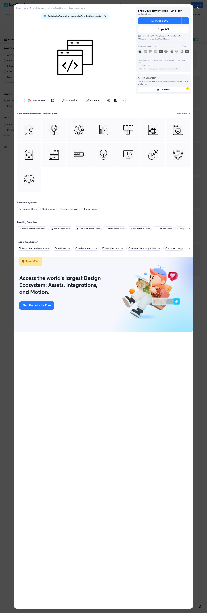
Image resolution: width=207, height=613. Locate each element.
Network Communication (169, 69)
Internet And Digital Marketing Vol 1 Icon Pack (57, 8)
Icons (26, 8)
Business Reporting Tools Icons (145, 248)
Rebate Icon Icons (61, 228)
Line (148, 66)
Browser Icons (90, 209)
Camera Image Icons (178, 248)
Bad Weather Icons (114, 248)
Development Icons (77, 8)
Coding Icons (48, 209)
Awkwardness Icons (87, 248)
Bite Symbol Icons (141, 228)
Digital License (164, 39)
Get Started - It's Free (37, 305)
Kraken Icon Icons (116, 228)
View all (185, 46)
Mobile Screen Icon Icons (33, 228)
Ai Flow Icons (64, 248)
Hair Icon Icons (165, 228)
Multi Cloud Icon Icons (89, 228)
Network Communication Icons (38, 8)
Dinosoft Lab (145, 14)
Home (18, 8)
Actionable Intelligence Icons (35, 248)
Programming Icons (69, 209)
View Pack (182, 113)
